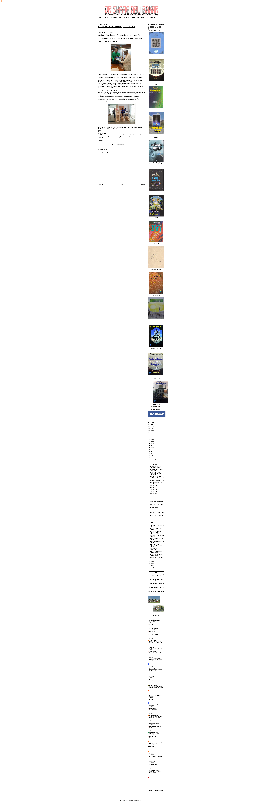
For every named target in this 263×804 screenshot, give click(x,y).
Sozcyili (151, 624)
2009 (150, 426)
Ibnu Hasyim (152, 631)
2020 (150, 565)
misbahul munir (152, 741)
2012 (150, 432)
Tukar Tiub (152, 647)
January (152, 443)
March (152, 447)
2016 (150, 439)
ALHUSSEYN (152, 668)
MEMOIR (152, 17)
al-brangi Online (153, 764)
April (152, 449)
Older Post (142, 184)
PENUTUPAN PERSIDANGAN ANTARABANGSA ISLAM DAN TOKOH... (157, 477)
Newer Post (100, 184)
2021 (150, 567)
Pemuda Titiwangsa (153, 779)
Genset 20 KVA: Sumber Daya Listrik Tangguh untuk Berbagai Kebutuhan (155, 642)
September (153, 459)
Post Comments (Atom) (107, 186)
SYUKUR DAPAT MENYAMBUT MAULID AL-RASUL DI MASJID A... (157, 525)
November (153, 462)
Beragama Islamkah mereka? (155, 737)
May (152, 451)
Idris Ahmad (152, 664)
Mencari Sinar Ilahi (153, 732)
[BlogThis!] (119, 144)
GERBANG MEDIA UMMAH (154, 770)
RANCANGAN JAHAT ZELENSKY (155, 648)
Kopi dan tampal (153, 736)
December (153, 464)
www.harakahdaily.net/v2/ (155, 777)
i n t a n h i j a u (152, 751)
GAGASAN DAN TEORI (142, 17)
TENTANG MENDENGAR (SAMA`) (157, 480)
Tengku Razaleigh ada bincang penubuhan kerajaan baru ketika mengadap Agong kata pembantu (156, 659)
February (153, 445)
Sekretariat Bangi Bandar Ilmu (156, 756)
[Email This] (117, 144)
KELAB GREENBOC (153, 685)
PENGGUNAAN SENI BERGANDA (157, 510)
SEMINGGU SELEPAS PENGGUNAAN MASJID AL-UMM (156, 545)
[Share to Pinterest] (123, 144)
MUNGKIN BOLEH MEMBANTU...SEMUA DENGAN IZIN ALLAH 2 (155, 711)
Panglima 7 (151, 690)
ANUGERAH (114, 17)
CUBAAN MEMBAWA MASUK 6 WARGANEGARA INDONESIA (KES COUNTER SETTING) (156, 627)
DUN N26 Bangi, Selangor (155, 726)
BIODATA (106, 17)
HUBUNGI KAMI (102, 20)
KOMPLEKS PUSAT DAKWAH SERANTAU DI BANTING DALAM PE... (156, 473)
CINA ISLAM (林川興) (153, 634)
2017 (150, 441)
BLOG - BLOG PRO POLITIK (155, 695)
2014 (150, 436)
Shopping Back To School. (154, 723)
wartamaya (151, 746)
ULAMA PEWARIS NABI (154, 715)
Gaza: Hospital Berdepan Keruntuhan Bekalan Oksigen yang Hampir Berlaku (156, 620)
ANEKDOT (126, 17)
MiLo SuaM (151, 657)
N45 (150, 679)
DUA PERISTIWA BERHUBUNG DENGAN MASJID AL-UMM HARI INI (156, 521)
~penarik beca (152, 640)
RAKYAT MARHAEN (153, 674)
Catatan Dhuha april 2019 (154, 665)
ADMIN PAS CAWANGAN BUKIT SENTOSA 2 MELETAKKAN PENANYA (155, 717)
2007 (150, 422)
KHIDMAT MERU (152, 722)
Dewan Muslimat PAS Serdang (156, 790)
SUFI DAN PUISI (153, 485)
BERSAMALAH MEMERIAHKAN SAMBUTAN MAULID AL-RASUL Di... (156, 517)
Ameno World (152, 651)
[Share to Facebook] (121, 144)
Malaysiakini (152, 784)
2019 (150, 563)
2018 (150, 561)
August (152, 457)
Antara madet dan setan (154, 747)
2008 (150, 424)
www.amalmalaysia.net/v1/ (155, 786)
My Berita (151, 775)
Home (121, 184)
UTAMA (99, 17)
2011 (150, 430)
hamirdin (151, 699)
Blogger (141, 800)
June (152, 453)
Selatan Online (152, 788)
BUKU (133, 17)
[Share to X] (120, 144)
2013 (150, 434)
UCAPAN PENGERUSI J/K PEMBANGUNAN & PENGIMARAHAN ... (155, 532)
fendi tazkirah (152, 708)
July (151, 455)
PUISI (120, 17)
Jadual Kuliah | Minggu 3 (154, 733)
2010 (150, 428)
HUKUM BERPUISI (154, 500)
